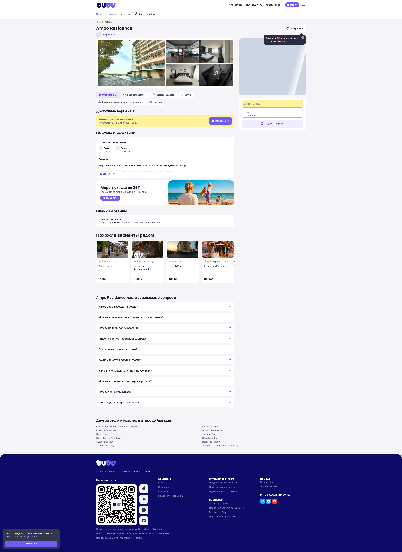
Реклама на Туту (217, 512)
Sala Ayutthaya (210, 426)
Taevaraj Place (209, 434)
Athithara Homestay (212, 430)
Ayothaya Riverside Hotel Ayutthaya (221, 445)
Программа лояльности (222, 487)
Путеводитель (254, 4)
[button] (143, 488)
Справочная (235, 4)
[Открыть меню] (304, 5)
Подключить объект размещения (226, 507)
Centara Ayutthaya (105, 445)
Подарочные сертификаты (223, 482)
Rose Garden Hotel (106, 430)
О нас (161, 482)
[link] (110, 198)
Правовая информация (171, 495)
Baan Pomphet (209, 437)
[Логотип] (106, 4)
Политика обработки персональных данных (119, 537)
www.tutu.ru (149, 533)
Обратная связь (268, 486)
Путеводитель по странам (223, 491)
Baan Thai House (211, 441)
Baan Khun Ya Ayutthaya (108, 437)
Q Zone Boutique (105, 441)
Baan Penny (102, 434)
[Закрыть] (303, 38)
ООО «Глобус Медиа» (150, 529)
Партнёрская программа (222, 516)
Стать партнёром (218, 503)
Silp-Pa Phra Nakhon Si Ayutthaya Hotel (116, 426)
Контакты (163, 491)
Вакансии (163, 487)
